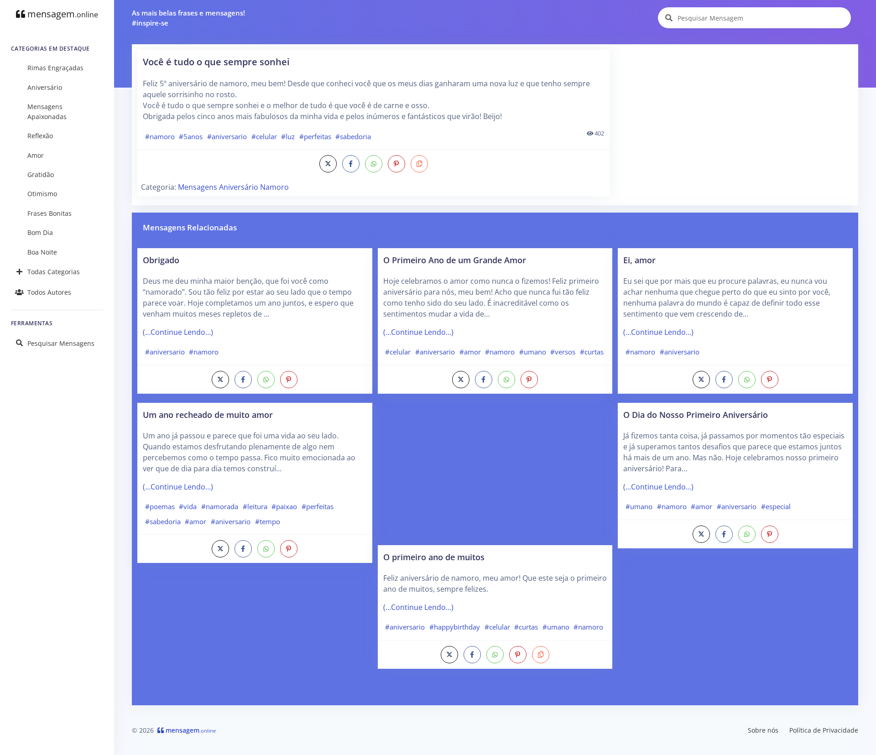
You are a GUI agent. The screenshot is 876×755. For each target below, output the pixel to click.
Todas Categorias (53, 271)
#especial (776, 506)
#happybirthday (454, 626)
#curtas (592, 351)
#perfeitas (315, 136)
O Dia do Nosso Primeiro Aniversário (695, 414)
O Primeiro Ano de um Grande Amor (454, 260)
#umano (532, 351)
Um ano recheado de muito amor (208, 414)
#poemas (160, 506)
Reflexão (40, 135)
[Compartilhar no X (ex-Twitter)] (328, 163)
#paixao (284, 506)
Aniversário (44, 87)
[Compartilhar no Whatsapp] (373, 163)
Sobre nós (763, 730)
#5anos (191, 136)
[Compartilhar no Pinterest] (396, 163)
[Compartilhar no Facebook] (351, 163)
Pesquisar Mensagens (60, 343)
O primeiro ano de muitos (434, 556)
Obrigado (161, 260)
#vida (188, 506)
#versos (562, 351)
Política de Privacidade (823, 730)
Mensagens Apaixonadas (47, 111)
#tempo (267, 521)
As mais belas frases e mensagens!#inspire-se (188, 18)
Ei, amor (639, 260)
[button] (419, 163)
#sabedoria (353, 136)
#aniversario (227, 136)
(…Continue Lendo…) (178, 332)
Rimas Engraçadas (55, 67)
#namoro (160, 136)
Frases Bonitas (49, 213)
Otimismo (42, 193)
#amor (195, 521)
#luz (288, 136)
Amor (35, 155)
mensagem (61, 14)
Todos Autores (49, 292)
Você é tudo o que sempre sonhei (216, 62)
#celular (264, 136)
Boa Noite (42, 252)
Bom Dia (40, 232)
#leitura (255, 506)
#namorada (219, 506)
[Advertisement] (734, 113)
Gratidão (40, 174)
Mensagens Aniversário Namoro (233, 187)
